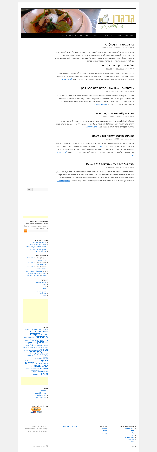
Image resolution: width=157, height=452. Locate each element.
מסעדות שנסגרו (41, 363)
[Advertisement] (35, 311)
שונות (44, 295)
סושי (31, 369)
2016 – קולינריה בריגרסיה (38, 244)
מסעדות (43, 349)
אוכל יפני (41, 329)
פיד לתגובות (40, 395)
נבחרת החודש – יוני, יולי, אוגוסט (36, 247)
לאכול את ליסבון (41, 251)
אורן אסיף (106, 48)
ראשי (131, 36)
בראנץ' (26, 340)
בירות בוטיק (27, 338)
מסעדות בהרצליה (34, 350)
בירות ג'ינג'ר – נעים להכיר (119, 44)
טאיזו (31, 345)
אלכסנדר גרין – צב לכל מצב (117, 65)
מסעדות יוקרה (37, 358)
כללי (44, 289)
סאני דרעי (36, 369)
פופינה (36, 374)
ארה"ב (31, 329)
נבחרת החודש (110, 36)
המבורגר (39, 345)
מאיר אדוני (37, 347)
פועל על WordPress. (39, 446)
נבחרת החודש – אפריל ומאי (37, 249)
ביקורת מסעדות (122, 36)
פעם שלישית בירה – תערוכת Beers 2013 (110, 164)
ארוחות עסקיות (36, 331)
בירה (86, 36)
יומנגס (46, 347)
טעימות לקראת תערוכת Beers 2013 (113, 135)
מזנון (31, 347)
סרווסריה (42, 371)
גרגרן (41, 342)
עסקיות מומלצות (39, 372)
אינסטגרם (78, 36)
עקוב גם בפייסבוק (70, 426)
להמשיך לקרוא (65, 79)
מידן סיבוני (26, 347)
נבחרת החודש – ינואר (39, 242)
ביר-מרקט (99, 146)
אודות (71, 36)
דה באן (35, 343)
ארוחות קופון (44, 335)
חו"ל (101, 36)
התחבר (43, 391)
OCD (46, 329)
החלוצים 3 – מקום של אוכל (34, 271)
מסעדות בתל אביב (39, 353)
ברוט (46, 343)
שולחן (32, 374)
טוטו (27, 345)
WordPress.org (41, 397)
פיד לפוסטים (40, 393)
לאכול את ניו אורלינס (32, 275)
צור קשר (64, 36)
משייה (42, 366)
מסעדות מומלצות (36, 360)
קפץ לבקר (93, 36)
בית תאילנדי (32, 340)
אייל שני (36, 329)
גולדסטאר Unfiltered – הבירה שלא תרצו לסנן (107, 88)
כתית (42, 347)
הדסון (30, 343)
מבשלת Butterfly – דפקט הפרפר (114, 113)
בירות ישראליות (42, 340)
